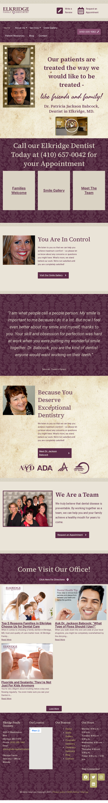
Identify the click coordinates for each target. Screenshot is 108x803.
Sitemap (84, 792)
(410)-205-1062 (17, 742)
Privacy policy (59, 792)
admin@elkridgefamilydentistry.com (20, 749)
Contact (43, 35)
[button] (72, 126)
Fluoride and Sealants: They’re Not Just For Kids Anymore (26, 684)
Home (7, 27)
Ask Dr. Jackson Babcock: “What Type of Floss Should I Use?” (78, 625)
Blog (31, 35)
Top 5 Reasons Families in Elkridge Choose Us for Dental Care (26, 625)
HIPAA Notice (73, 792)
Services (34, 27)
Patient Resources (14, 35)
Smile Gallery (50, 27)
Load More (54, 708)
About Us (20, 27)
